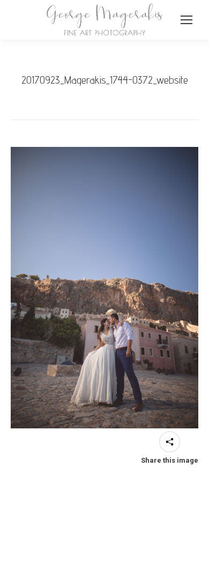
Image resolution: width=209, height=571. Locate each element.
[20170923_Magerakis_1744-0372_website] (104, 287)
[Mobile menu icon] (186, 19)
